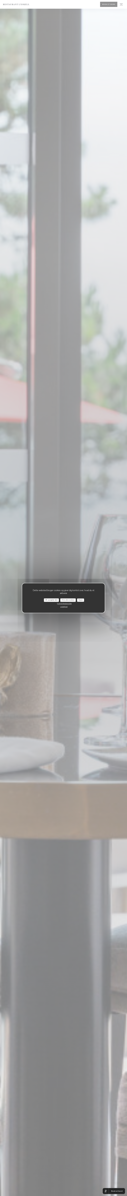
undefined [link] (63, 607)
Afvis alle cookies (68, 600)
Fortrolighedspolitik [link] (64, 604)
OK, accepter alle (51, 600)
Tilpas (80, 600)
